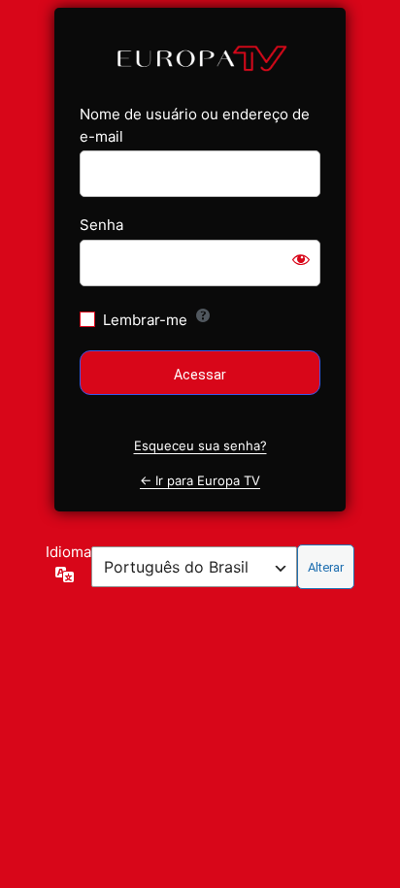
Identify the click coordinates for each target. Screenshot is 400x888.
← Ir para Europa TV (200, 480)
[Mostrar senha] (301, 259)
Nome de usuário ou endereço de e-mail (195, 125)
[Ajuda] (203, 315)
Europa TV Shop (200, 57)
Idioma (68, 552)
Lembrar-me (145, 320)
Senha (101, 224)
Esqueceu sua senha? (200, 445)
